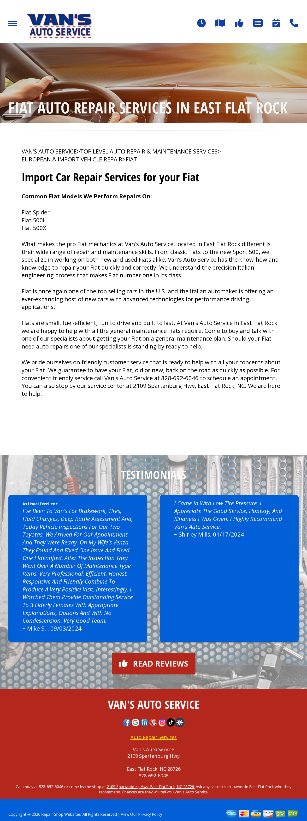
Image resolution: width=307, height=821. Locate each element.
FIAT (131, 159)
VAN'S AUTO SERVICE (49, 151)
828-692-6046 (180, 378)
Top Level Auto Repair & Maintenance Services (149, 151)
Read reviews (160, 663)
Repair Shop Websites (60, 814)
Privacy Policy (150, 814)
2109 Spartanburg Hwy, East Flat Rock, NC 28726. (151, 786)
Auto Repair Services (153, 737)
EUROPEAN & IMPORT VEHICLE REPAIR (72, 159)
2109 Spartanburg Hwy (153, 756)
